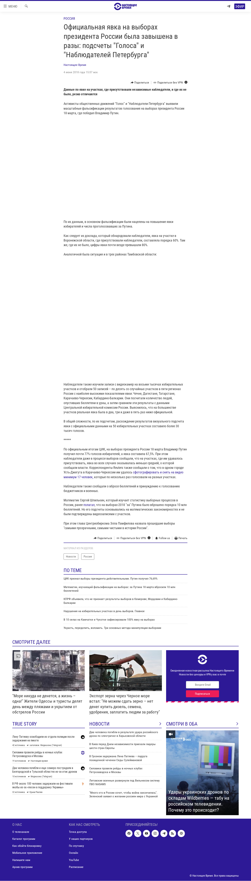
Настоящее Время (75, 65)
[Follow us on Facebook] (129, 833)
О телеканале (20, 832)
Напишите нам (21, 860)
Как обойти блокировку (27, 846)
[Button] (140, 82)
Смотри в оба (182, 724)
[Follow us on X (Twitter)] (137, 833)
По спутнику (76, 846)
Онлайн (73, 853)
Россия (69, 18)
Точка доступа (78, 832)
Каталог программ (23, 839)
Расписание (76, 867)
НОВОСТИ (99, 724)
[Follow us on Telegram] (163, 833)
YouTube (74, 860)
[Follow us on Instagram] (155, 833)
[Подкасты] (181, 833)
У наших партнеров (81, 839)
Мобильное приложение (27, 853)
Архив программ (22, 867)
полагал (89, 505)
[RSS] (172, 833)
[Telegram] (228, 6)
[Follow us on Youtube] (146, 833)
